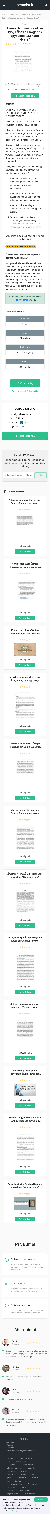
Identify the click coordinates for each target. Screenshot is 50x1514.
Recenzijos (10, 1474)
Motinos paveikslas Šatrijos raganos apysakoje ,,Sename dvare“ (25, 633)
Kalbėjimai (10, 1491)
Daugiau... (16, 1511)
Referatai (34, 1478)
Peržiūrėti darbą (25, 383)
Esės (8, 1462)
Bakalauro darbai (30, 1494)
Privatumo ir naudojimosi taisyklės (20, 1450)
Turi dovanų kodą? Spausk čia (25, 391)
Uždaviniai (22, 1478)
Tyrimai (9, 1478)
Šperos (23, 1474)
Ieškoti (40, 475)
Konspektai (10, 1465)
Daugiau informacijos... (25, 228)
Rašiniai (24, 1471)
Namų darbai (32, 1468)
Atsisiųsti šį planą (26, 96)
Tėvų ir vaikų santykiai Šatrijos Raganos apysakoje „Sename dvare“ (25, 747)
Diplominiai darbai (25, 1458)
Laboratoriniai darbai (14, 1468)
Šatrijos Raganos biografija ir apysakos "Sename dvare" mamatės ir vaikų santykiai (25, 1007)
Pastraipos (10, 1487)
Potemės (23, 1487)
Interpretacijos (21, 1462)
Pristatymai (32, 1484)
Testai (34, 1474)
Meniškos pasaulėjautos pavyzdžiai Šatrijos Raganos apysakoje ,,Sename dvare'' (25, 1073)
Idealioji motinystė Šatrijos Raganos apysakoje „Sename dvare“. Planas (25, 567)
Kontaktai (10, 1448)
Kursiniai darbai (27, 1465)
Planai (25, 324)
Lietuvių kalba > (8, 15)
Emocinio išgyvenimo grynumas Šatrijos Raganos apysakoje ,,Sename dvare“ (25, 1121)
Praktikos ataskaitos (14, 1484)
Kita (7, 1481)
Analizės (9, 1458)
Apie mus (10, 1442)
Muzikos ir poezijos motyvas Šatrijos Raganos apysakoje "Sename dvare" (25, 813)
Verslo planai (25, 1491)
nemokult (25, 5)
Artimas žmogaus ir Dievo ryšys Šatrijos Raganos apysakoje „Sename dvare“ (25, 503)
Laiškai (18, 1481)
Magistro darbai (12, 1494)
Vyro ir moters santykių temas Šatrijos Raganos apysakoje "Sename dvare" (25, 680)
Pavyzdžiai (10, 1471)
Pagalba (9, 1445)
